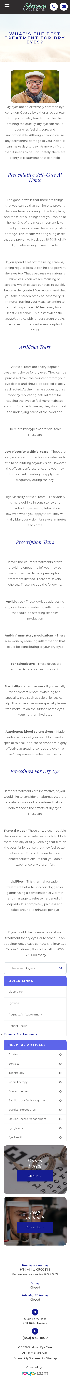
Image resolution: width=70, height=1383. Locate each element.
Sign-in (33, 1175)
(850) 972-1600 (35, 1337)
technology (16, 1072)
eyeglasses (16, 1128)
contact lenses (18, 1091)
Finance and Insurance (20, 1034)
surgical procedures (22, 1109)
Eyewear (14, 1003)
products (15, 1054)
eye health (16, 1137)
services (14, 1063)
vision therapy (18, 1082)
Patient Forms (18, 1026)
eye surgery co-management (28, 1100)
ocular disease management (27, 1118)
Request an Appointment (25, 1014)
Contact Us (33, 1227)
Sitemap (51, 1358)
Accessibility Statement (28, 1358)
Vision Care (16, 991)
